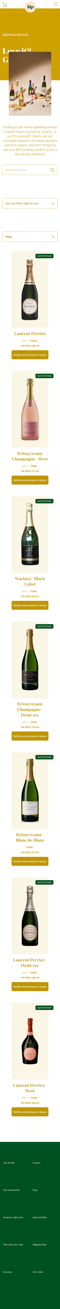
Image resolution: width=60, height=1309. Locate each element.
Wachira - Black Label (30, 581)
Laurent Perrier (30, 333)
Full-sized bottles (11, 1190)
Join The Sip (9, 1162)
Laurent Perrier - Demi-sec (30, 962)
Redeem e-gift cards (13, 1217)
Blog (35, 1190)
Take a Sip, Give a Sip (13, 1244)
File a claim (38, 1272)
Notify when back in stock (30, 354)
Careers (36, 1162)
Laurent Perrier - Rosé (30, 1087)
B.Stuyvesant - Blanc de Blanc (30, 837)
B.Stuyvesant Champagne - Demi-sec (30, 709)
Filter (9, 236)
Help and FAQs (40, 1217)
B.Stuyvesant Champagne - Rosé (30, 456)
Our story (7, 1272)
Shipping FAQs (39, 1244)
